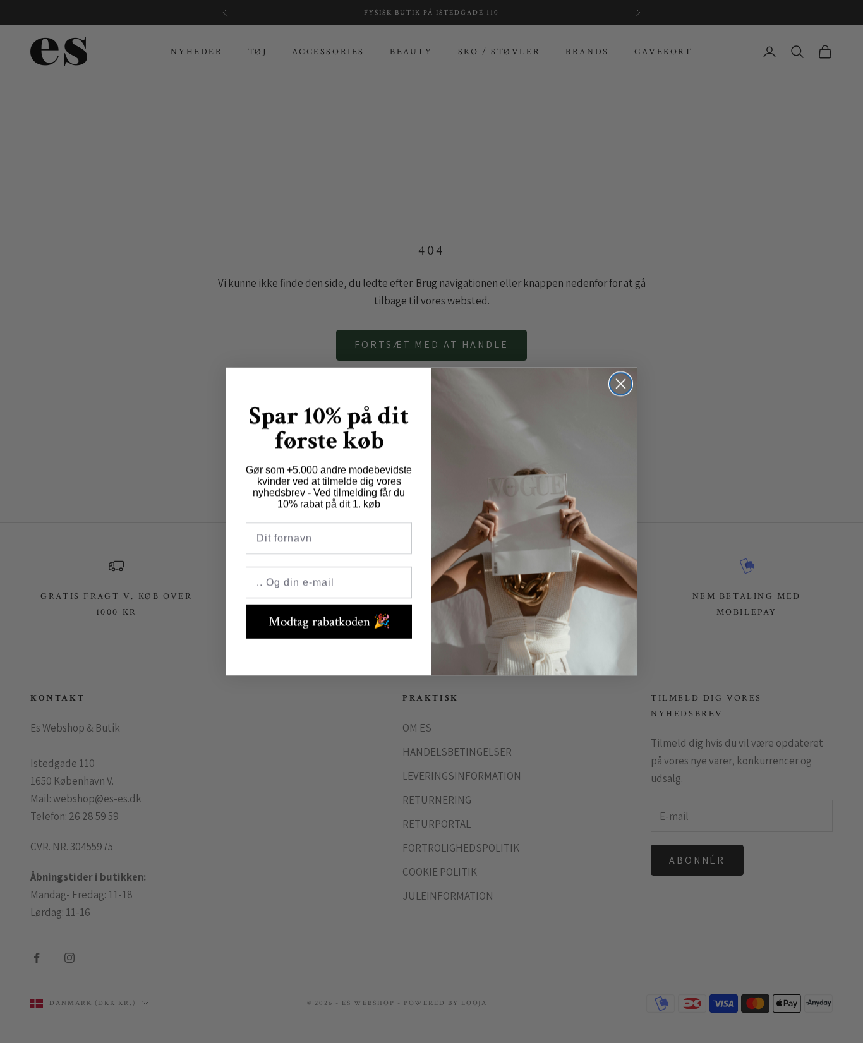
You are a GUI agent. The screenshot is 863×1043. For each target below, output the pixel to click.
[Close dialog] (621, 384)
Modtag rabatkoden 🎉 (329, 621)
